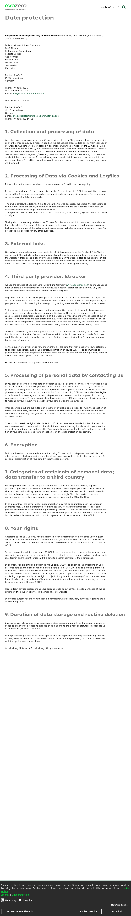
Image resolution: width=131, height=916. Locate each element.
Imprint (5, 894)
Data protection (20, 894)
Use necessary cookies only (19, 911)
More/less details (119, 905)
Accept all (117, 911)
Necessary (10, 900)
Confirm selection (88, 911)
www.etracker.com (76, 285)
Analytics (27, 900)
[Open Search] (124, 7)
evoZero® (106, 7)
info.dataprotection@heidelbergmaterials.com (36, 116)
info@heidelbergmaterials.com (28, 93)
